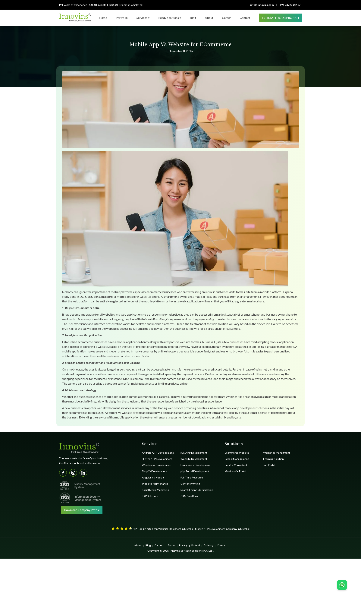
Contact (222, 545)
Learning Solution (273, 458)
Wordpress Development (157, 465)
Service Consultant (236, 465)
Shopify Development (154, 471)
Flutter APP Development (157, 458)
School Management (237, 458)
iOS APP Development (193, 452)
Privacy (183, 545)
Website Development (193, 458)
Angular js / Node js (153, 477)
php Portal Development (194, 471)
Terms (171, 545)
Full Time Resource (191, 477)
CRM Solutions (189, 496)
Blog (148, 545)
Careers (159, 545)
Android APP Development (158, 452)
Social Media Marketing (155, 489)
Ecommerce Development (195, 465)
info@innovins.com (262, 4)
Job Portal (269, 465)
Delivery (208, 545)
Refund (195, 545)
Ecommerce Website (237, 452)
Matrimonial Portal (235, 471)
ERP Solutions (150, 496)
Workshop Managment (276, 452)
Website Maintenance (155, 483)
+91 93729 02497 (290, 4)
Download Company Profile (82, 510)
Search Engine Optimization (196, 489)
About (138, 545)
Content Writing (190, 483)
